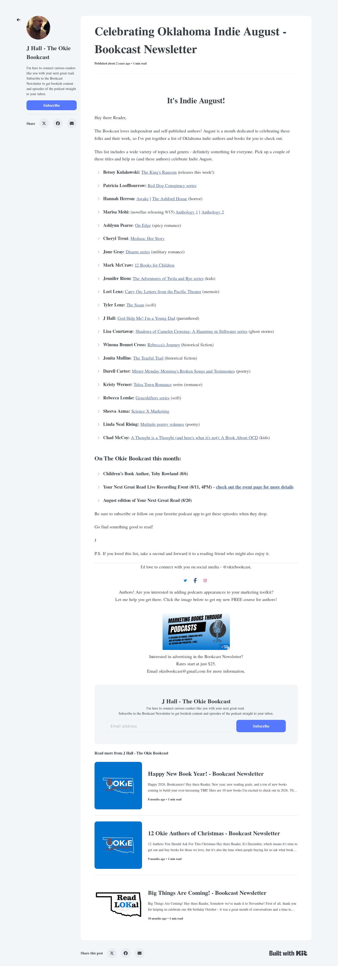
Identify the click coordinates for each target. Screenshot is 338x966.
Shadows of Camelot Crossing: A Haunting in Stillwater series (191, 331)
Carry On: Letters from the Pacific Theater (163, 291)
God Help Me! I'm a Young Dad (146, 318)
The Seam (135, 305)
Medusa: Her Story (147, 238)
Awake (142, 198)
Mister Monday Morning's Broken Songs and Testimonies (183, 371)
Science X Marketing (150, 411)
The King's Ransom (158, 172)
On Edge (143, 225)
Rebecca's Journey (163, 344)
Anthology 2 (212, 212)
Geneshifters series (152, 398)
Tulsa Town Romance (152, 384)
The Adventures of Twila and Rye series (168, 278)
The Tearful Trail (148, 358)
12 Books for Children (154, 265)
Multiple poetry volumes (162, 424)
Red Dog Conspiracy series (172, 185)
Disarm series (138, 252)
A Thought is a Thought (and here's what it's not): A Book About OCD (194, 437)
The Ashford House (169, 198)
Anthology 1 (186, 212)
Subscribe (51, 105)
